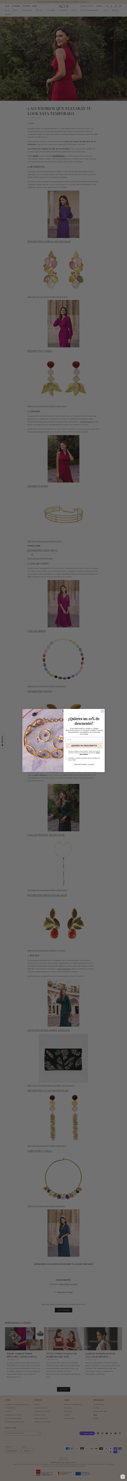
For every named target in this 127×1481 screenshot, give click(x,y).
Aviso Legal (91, 764)
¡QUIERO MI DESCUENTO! (84, 746)
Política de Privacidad (80, 764)
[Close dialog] (102, 711)
